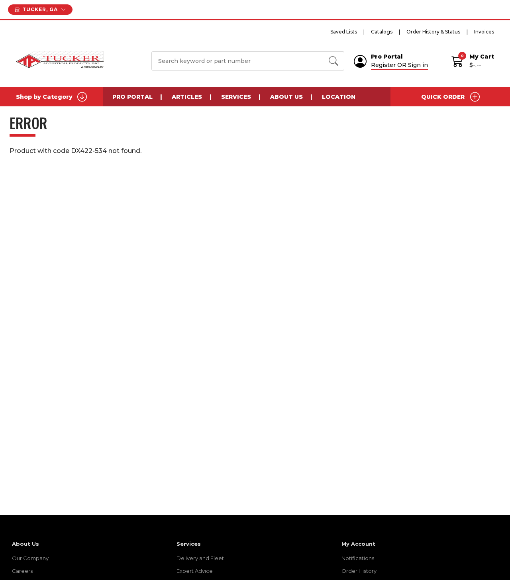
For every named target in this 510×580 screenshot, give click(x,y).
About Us (286, 96)
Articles (187, 96)
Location (338, 96)
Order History (359, 571)
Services (236, 96)
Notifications (357, 558)
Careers (22, 571)
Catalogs (381, 32)
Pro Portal (132, 96)
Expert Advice (195, 571)
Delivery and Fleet (200, 558)
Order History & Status (433, 32)
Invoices (484, 32)
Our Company (30, 558)
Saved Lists (343, 32)
